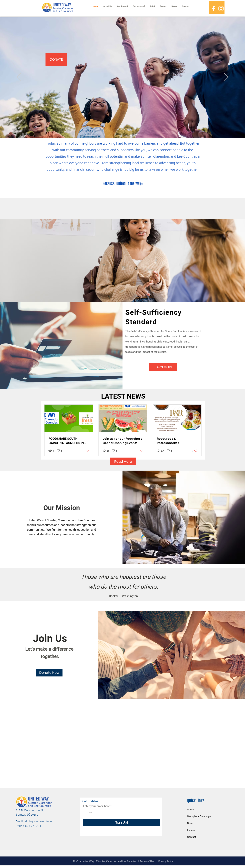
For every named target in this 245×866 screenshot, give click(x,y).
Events (191, 830)
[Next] (226, 77)
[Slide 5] (127, 129)
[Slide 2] (124, 129)
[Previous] (19, 77)
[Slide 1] (121, 129)
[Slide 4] (118, 129)
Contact (191, 836)
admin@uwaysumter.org (39, 821)
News (190, 823)
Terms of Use (147, 861)
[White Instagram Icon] (221, 8)
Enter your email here (96, 805)
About (190, 809)
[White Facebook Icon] (213, 8)
